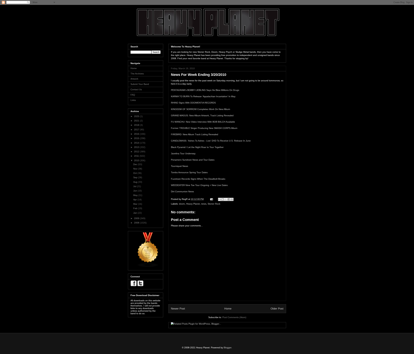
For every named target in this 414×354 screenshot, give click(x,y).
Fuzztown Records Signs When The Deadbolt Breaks (198, 179)
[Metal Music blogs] (148, 266)
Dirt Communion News (182, 191)
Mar (135, 204)
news (203, 203)
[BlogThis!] (222, 199)
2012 (137, 151)
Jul (135, 186)
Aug (135, 182)
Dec (135, 164)
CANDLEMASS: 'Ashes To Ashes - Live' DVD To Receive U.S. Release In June (211, 140)
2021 (137, 120)
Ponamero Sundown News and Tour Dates (192, 159)
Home (227, 308)
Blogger (227, 347)
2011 (137, 156)
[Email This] (219, 199)
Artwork (134, 78)
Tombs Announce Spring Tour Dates (189, 172)
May (135, 195)
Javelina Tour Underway (183, 153)
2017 (137, 129)
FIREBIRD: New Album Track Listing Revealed (194, 134)
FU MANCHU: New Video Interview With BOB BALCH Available (203, 121)
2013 (137, 147)
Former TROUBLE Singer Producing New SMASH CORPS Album (204, 128)
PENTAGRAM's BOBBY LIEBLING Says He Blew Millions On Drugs (205, 90)
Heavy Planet (193, 203)
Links (133, 100)
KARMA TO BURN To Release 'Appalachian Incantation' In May (203, 96)
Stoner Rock (214, 203)
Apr (135, 199)
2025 (137, 116)
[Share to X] (225, 199)
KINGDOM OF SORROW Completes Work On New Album (200, 109)
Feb (135, 208)
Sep (135, 177)
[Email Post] (211, 199)
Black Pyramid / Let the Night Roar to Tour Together (197, 147)
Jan (135, 213)
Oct (135, 173)
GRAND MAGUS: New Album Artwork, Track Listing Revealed (202, 115)
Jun (135, 190)
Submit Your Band (140, 84)
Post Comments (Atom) (234, 317)
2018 (137, 125)
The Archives (137, 73)
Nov (135, 168)
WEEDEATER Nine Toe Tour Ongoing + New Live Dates (199, 185)
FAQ (133, 94)
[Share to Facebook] (228, 199)
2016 (137, 134)
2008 (137, 222)
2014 (137, 143)
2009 (137, 218)
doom (182, 203)
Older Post (277, 308)
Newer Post (178, 308)
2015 (137, 138)
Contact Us (136, 89)
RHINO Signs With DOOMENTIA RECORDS (193, 102)
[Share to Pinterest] (232, 199)
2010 (137, 160)
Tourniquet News (179, 166)
